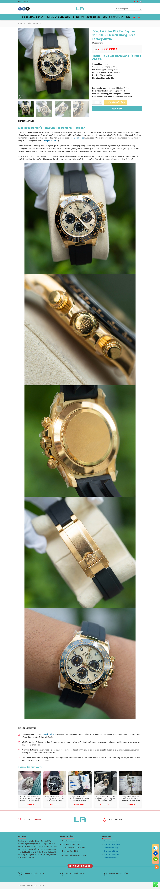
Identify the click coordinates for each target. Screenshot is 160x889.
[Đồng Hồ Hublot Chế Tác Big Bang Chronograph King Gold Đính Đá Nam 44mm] (105, 783)
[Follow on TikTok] (28, 9)
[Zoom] (21, 97)
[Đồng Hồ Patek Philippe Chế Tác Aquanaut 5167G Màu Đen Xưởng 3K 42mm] (54, 783)
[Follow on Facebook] (20, 9)
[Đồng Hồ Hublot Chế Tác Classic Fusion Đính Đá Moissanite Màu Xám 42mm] (130, 783)
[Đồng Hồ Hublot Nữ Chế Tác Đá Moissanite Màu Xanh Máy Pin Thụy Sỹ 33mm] (80, 783)
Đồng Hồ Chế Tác (34, 23)
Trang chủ (21, 23)
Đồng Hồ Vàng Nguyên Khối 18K (86, 17)
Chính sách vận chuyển (112, 844)
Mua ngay (117, 109)
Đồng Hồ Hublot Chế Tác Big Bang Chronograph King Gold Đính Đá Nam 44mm (105, 798)
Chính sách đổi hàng (111, 848)
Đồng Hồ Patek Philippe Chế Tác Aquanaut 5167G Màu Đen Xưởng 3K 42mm (54, 798)
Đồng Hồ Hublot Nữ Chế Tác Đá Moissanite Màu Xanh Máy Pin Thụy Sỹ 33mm (80, 798)
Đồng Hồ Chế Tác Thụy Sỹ (31, 17)
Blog (128, 17)
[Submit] (140, 9)
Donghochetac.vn (75, 841)
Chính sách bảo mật (111, 858)
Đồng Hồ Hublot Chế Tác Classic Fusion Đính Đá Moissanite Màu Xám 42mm (130, 798)
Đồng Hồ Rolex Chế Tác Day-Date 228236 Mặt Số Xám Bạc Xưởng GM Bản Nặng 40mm (29, 798)
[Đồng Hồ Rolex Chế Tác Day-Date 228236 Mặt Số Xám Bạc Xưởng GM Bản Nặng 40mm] (29, 783)
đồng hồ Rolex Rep (76, 138)
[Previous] (22, 64)
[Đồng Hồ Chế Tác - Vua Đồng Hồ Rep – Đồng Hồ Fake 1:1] (80, 8)
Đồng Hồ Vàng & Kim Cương (58, 17)
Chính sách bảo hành (111, 841)
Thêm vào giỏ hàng (115, 102)
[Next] (85, 64)
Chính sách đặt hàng (111, 851)
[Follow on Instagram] (24, 9)
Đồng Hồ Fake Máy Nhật (113, 17)
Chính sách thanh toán (112, 854)
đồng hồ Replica (50, 141)
